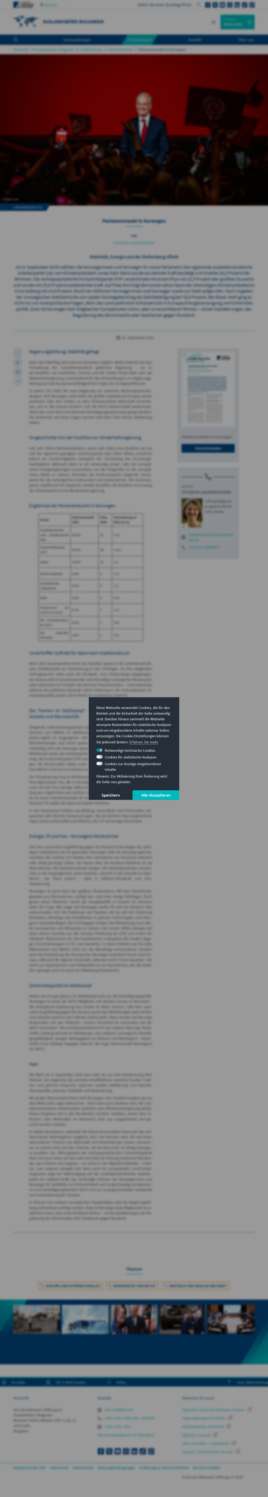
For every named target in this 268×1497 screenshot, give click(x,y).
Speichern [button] (111, 795)
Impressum (59, 1467)
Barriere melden (206, 1467)
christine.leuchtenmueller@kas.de (210, 537)
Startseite (21, 49)
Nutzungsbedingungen (116, 1467)
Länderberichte (120, 49)
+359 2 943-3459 (117, 1426)
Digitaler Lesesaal (197, 1435)
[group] (36, 1332)
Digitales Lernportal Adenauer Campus (214, 1409)
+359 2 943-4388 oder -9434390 (129, 1418)
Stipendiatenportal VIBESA (204, 1418)
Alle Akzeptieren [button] (155, 795)
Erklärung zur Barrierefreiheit (164, 1467)
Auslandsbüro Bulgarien (54, 49)
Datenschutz (83, 1467)
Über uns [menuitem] (246, 39)
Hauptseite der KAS (29, 1467)
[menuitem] (19, 39)
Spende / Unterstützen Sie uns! (208, 1451)
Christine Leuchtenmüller (134, 242)
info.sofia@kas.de (118, 1409)
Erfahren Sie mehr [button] (143, 742)
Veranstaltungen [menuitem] (77, 39)
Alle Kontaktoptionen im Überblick (126, 1435)
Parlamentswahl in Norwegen (162, 49)
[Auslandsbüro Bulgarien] (26, 21)
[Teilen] (18, 381)
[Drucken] (18, 362)
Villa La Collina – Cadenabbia (206, 1443)
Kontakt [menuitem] (194, 39)
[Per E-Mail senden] (18, 371)
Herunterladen (208, 448)
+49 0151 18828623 (203, 547)
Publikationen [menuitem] (140, 39)
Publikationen (91, 49)
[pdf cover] (208, 389)
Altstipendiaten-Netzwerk (203, 1426)
